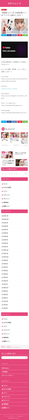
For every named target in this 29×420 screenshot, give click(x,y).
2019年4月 (5, 277)
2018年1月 (5, 298)
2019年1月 (5, 284)
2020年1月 (5, 246)
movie (5, 184)
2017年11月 (5, 301)
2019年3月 (5, 281)
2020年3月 (5, 240)
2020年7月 (5, 229)
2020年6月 (5, 233)
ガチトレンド (14, 3)
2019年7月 (5, 267)
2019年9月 (5, 260)
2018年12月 (5, 287)
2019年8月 (5, 264)
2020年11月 (5, 216)
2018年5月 (5, 291)
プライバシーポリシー (8, 375)
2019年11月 (5, 253)
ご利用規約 (5, 371)
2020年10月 (5, 219)
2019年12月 (5, 250)
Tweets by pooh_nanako (9, 88)
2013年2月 (5, 308)
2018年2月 (5, 294)
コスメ (5, 191)
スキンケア (6, 195)
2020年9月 (5, 223)
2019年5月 (5, 274)
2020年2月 (5, 243)
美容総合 (6, 202)
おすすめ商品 (7, 187)
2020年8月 (5, 226)
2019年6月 (5, 270)
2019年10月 (5, 257)
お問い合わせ (5, 368)
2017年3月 (5, 305)
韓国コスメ (4, 9)
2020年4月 (5, 236)
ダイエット (6, 198)
